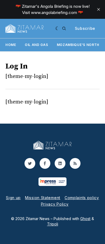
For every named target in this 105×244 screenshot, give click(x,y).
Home (10, 45)
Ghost (85, 218)
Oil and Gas (36, 45)
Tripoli (52, 224)
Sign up (13, 197)
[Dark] (57, 28)
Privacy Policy (55, 204)
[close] (98, 9)
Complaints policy (82, 197)
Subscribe (85, 28)
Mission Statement (42, 197)
